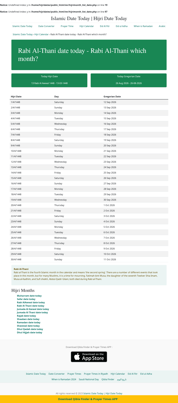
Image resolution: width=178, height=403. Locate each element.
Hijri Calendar (87, 26)
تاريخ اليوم (121, 379)
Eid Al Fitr (105, 26)
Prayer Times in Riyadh (96, 373)
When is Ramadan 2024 (64, 379)
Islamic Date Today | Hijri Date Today (89, 18)
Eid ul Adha (122, 26)
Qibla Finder (108, 379)
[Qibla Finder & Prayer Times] (89, 356)
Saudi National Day (89, 379)
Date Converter (46, 26)
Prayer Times (74, 373)
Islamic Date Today (22, 26)
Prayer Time (67, 26)
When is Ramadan (143, 26)
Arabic (162, 26)
